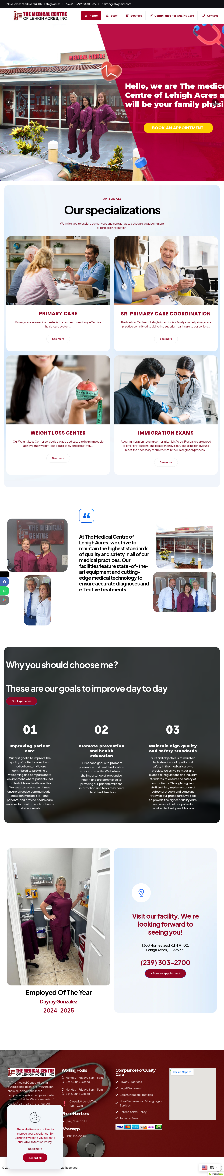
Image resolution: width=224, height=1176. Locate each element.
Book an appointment (178, 128)
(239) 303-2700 (89, 4)
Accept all (35, 1157)
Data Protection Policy (37, 1142)
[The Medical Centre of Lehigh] (40, 16)
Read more (35, 1148)
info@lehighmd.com (118, 4)
